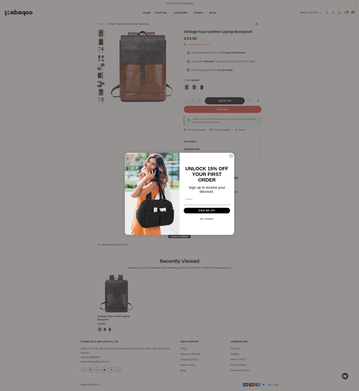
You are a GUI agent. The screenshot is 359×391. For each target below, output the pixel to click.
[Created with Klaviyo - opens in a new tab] (179, 236)
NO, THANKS (207, 219)
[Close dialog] (231, 156)
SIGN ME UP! (206, 210)
